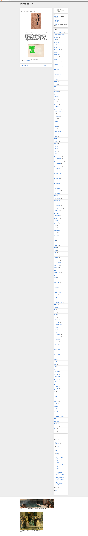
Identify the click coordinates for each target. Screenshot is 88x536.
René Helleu (56, 398)
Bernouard (56, 71)
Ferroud (55, 233)
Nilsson (55, 369)
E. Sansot (55, 153)
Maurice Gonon (56, 356)
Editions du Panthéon (57, 190)
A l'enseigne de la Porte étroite (59, 32)
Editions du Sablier (57, 195)
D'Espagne (56, 126)
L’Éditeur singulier (57, 23)
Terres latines (56, 421)
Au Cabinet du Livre (57, 61)
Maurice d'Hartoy (57, 352)
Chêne (55, 101)
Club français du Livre (57, 111)
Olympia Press (56, 374)
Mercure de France (57, 357)
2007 (56, 493)
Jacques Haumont (57, 272)
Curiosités (55, 123)
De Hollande (56, 133)
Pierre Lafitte (56, 386)
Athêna (55, 59)
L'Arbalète (56, 287)
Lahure (55, 312)
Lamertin (55, 314)
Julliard (55, 280)
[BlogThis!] (34, 59)
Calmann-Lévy (56, 91)
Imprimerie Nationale (57, 262)
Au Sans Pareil (56, 64)
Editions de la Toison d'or (58, 165)
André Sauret (56, 56)
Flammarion (56, 235)
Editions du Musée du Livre (58, 186)
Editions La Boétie (57, 200)
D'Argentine (56, 124)
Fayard (55, 228)
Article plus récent (24, 65)
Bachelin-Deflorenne (57, 67)
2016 (56, 436)
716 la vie (55, 26)
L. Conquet (56, 284)
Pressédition (56, 393)
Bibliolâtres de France (57, 74)
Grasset (55, 247)
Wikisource (56, 22)
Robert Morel (56, 401)
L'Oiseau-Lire (56, 20)
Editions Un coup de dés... (58, 208)
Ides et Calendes (57, 260)
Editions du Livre (57, 183)
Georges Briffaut (57, 243)
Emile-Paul (56, 220)
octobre (57, 446)
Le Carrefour (56, 319)
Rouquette (56, 406)
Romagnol (56, 403)
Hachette (55, 250)
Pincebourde (56, 389)
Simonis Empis (56, 413)
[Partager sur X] (35, 59)
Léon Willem (56, 332)
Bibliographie (56, 72)
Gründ (55, 248)
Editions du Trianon (57, 198)
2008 (56, 491)
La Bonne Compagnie (57, 292)
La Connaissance (57, 295)
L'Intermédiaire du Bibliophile (59, 290)
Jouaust (55, 277)
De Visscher (56, 136)
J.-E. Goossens (56, 270)
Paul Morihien (56, 379)
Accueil (36, 65)
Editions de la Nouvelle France (59, 161)
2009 (56, 490)
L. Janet (55, 285)
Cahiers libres (56, 89)
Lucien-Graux (56, 344)
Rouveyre (55, 408)
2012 (56, 442)
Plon (55, 391)
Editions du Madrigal (57, 185)
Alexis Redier (56, 47)
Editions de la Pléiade (57, 163)
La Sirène (55, 304)
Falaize (55, 227)
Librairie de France (57, 339)
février (57, 456)
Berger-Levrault (56, 69)
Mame (55, 346)
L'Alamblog (56, 19)
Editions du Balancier (57, 173)
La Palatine (56, 300)
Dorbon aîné (56, 146)
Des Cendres (56, 141)
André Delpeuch (56, 52)
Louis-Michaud (56, 342)
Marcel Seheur (56, 347)
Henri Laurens (56, 255)
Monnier (55, 361)
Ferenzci (55, 232)
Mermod (55, 359)
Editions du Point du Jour (58, 191)
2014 (56, 439)
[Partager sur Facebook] (36, 59)
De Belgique (56, 129)
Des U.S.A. (56, 143)
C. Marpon (56, 84)
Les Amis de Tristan (57, 336)
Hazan (55, 252)
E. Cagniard (56, 151)
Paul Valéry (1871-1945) (60, 474)
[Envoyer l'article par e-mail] (31, 59)
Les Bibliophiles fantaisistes (58, 337)
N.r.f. (55, 366)
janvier (57, 485)
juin (57, 450)
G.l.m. (55, 240)
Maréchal (55, 351)
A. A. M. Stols (56, 37)
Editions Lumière (57, 203)
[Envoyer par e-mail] (33, 59)
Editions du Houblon (57, 181)
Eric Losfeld (56, 222)
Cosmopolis (56, 121)
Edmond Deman (57, 210)
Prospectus (58, 466)
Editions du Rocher (57, 193)
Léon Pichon (56, 329)
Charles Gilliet (56, 96)
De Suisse (56, 134)
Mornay (55, 364)
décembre (58, 443)
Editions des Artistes (57, 170)
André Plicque (56, 54)
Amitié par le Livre (57, 49)
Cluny (55, 113)
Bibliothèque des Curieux (58, 77)
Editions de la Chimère (58, 156)
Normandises (56, 371)
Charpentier (56, 99)
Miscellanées (26, 4)
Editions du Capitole (57, 176)
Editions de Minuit (57, 168)
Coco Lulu (56, 114)
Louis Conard (56, 341)
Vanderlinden (56, 426)
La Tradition (56, 307)
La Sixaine (56, 305)
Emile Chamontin (57, 218)
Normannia (56, 21)
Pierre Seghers (56, 388)
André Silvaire (56, 57)
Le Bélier (55, 317)
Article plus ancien (47, 65)
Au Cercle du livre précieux (58, 62)
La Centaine (56, 294)
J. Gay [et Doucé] (57, 265)
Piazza (55, 384)
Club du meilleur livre (27, 60)
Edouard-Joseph (57, 215)
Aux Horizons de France (58, 66)
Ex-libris (55, 225)
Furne (55, 238)
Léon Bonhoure (56, 327)
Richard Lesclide (57, 399)
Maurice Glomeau (57, 354)
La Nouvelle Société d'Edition (59, 299)
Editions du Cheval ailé (58, 180)
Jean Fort (55, 275)
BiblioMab (55, 24)
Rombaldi (55, 404)
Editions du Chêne (57, 178)
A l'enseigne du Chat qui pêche (59, 34)
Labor (55, 309)
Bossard (55, 79)
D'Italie (55, 128)
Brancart (55, 81)
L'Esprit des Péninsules (58, 289)
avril (57, 453)
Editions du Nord (57, 188)
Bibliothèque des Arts (57, 76)
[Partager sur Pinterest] (37, 59)
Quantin (55, 396)
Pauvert (55, 381)
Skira (55, 414)
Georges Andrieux (57, 242)
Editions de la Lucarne (57, 158)
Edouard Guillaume (57, 213)
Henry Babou (56, 257)
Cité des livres (56, 104)
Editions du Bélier (57, 175)
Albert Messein (56, 44)
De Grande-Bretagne (57, 131)
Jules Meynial (56, 279)
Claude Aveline (56, 106)
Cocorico (55, 118)
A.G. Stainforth (56, 42)
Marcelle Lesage (57, 349)
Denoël (55, 138)
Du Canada (56, 148)
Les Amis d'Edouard (57, 334)
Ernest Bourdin (56, 223)
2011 (56, 487)
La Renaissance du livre (58, 302)
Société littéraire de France (58, 416)
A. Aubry (55, 39)
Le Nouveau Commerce (58, 324)
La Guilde (55, 297)
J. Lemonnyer (56, 267)
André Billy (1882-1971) (60, 479)
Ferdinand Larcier (57, 230)
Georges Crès (56, 245)
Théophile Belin (56, 423)
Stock (55, 418)
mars (57, 454)
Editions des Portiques (57, 171)
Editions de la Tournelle (58, 166)
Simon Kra (56, 411)
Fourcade (55, 237)
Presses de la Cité (57, 394)
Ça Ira (55, 86)
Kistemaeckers (56, 282)
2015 (56, 438)
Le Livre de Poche (57, 322)
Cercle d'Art (56, 94)
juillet (57, 449)
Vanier (55, 428)
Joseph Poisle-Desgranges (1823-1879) (59, 483)
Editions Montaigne (57, 205)
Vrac (55, 431)
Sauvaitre (55, 409)
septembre (58, 447)
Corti (55, 119)
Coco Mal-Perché (57, 116)
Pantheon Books (57, 376)
